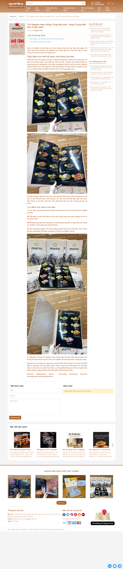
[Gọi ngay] (110, 566)
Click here (13, 521)
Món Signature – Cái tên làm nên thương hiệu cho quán (101, 83)
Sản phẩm (37, 9)
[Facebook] (64, 514)
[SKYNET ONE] (17, 39)
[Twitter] (67, 514)
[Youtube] (75, 514)
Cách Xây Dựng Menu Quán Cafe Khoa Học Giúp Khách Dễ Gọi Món (101, 55)
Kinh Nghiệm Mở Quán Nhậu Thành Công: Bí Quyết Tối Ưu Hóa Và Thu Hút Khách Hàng (102, 67)
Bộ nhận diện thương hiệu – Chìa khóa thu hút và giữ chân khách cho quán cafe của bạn (102, 88)
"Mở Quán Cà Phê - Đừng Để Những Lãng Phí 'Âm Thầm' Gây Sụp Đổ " (102, 73)
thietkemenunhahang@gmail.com (24, 519)
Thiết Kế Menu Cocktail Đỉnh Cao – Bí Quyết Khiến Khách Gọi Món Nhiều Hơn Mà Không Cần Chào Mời (102, 49)
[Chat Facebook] (115, 566)
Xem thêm (61, 503)
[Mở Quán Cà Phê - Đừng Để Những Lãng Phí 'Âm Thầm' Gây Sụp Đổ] (26, 440)
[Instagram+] (71, 514)
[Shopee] (79, 514)
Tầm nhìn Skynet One (87, 9)
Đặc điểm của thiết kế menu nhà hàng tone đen (47, 39)
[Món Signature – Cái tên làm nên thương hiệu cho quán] (79, 440)
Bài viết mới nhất (96, 24)
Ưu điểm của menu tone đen (41, 42)
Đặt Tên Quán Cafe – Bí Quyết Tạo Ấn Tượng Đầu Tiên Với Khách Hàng (102, 78)
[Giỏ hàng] (113, 3)
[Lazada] (83, 514)
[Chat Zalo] (120, 566)
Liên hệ (99, 9)
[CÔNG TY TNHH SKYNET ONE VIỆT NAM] (16, 5)
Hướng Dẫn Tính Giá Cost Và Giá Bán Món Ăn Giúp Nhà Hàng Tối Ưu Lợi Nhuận (102, 43)
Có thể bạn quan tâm (97, 62)
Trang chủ (28, 9)
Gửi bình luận (15, 418)
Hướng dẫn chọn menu (52, 9)
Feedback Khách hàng (69, 9)
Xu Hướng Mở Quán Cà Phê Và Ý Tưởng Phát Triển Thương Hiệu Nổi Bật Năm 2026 (101, 36)
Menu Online (107, 9)
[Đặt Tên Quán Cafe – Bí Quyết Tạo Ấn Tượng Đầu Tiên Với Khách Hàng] (53, 440)
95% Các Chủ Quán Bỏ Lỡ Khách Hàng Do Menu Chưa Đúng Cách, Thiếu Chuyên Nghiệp (101, 30)
